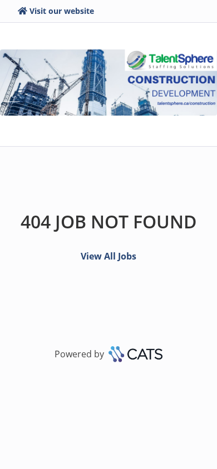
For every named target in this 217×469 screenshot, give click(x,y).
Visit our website (61, 11)
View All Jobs (108, 256)
